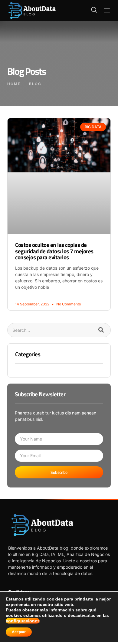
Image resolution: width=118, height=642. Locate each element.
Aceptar (19, 632)
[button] (94, 10)
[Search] (100, 330)
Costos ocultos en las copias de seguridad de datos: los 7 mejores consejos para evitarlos (54, 251)
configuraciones (23, 620)
